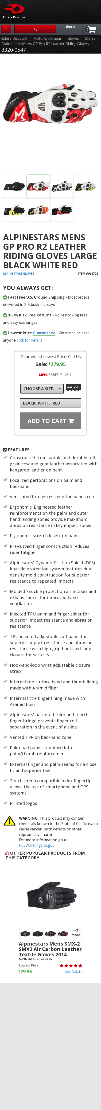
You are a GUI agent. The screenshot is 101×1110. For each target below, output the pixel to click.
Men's (90, 38)
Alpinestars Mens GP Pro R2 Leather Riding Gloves (45, 43)
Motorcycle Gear (47, 38)
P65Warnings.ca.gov (36, 845)
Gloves (73, 38)
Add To (47, 421)
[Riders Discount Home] (13, 8)
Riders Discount (13, 38)
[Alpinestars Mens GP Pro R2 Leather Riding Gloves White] (50, 115)
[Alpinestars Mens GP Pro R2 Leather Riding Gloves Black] (14, 186)
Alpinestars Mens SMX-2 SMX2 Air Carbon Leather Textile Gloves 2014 (50, 949)
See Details (73, 971)
